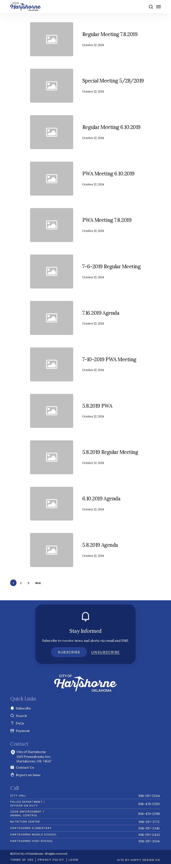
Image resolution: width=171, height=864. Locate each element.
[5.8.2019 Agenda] (116, 550)
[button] (151, 6)
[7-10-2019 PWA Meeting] (116, 364)
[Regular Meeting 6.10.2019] (116, 132)
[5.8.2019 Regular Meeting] (116, 457)
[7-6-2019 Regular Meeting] (116, 271)
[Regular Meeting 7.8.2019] (116, 39)
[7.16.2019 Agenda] (116, 318)
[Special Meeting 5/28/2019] (116, 86)
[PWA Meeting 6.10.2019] (116, 179)
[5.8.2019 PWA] (116, 411)
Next (37, 582)
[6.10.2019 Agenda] (116, 504)
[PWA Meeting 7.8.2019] (116, 225)
